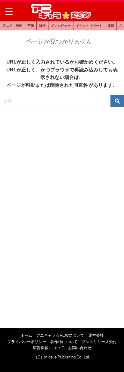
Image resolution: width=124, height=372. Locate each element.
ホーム (26, 335)
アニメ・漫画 (12, 25)
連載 (110, 25)
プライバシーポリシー (26, 342)
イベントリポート (89, 25)
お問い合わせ (79, 348)
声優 (30, 25)
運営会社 (96, 335)
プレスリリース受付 (99, 342)
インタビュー (61, 25)
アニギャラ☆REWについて (60, 335)
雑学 (42, 25)
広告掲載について (48, 348)
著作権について (64, 342)
